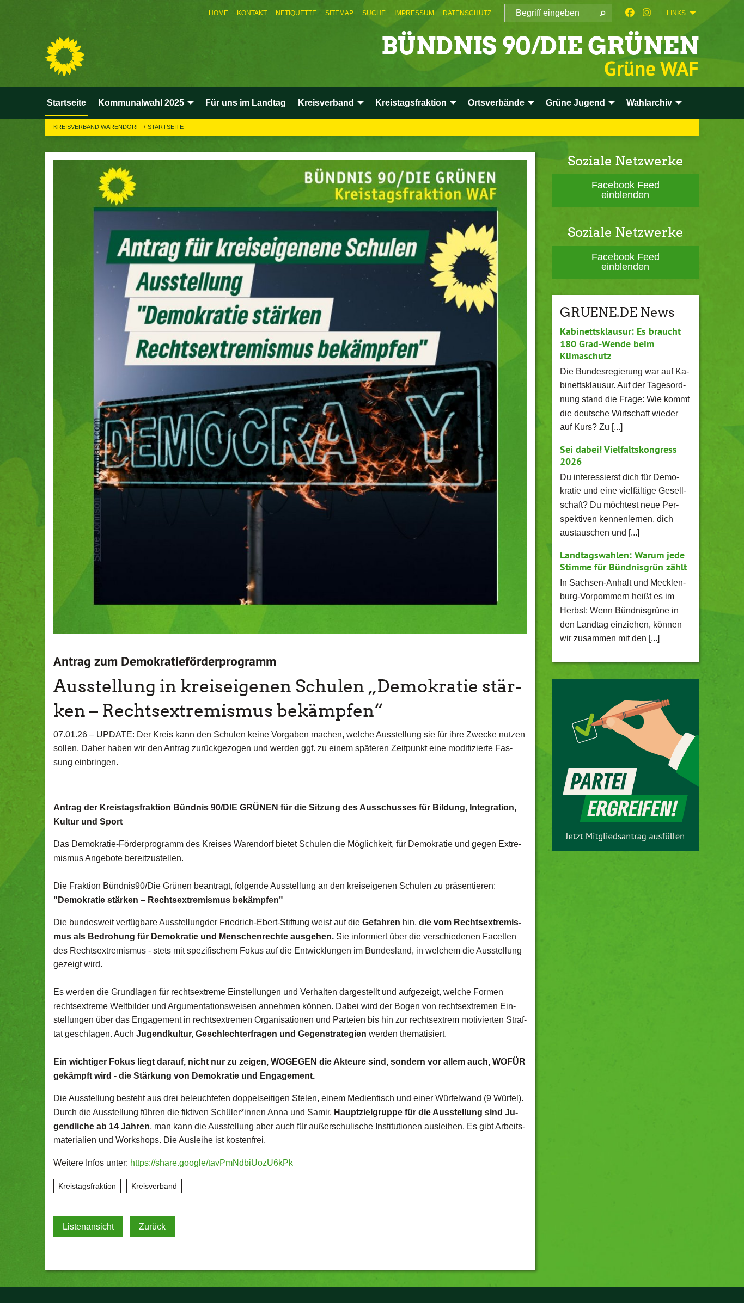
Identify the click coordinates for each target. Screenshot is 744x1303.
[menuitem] (218, 13)
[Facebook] (630, 13)
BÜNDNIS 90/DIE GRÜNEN (540, 46)
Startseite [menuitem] (66, 102)
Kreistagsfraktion (87, 1186)
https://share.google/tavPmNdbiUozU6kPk (211, 1162)
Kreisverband (154, 1186)
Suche (374, 13)
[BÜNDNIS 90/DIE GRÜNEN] (64, 56)
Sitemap (339, 13)
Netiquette (296, 13)
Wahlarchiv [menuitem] (649, 102)
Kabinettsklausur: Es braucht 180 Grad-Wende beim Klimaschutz (620, 343)
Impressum (414, 13)
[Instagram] (646, 13)
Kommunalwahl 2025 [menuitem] (141, 102)
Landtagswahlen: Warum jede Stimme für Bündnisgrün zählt (623, 561)
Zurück (152, 1226)
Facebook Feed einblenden (625, 190)
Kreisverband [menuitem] (326, 102)
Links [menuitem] (676, 13)
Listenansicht (88, 1226)
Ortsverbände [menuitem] (496, 102)
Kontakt (252, 13)
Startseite (166, 127)
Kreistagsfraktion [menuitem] (411, 102)
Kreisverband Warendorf (97, 127)
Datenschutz (467, 13)
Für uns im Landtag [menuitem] (245, 102)
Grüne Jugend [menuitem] (575, 102)
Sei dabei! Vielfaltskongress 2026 (618, 455)
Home (218, 13)
